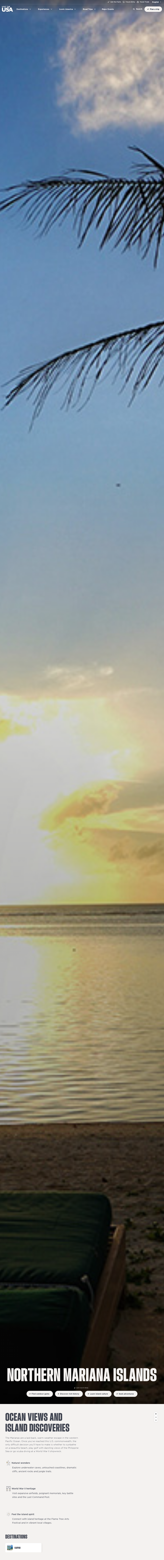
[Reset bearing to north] (156, 1420)
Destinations (22, 9)
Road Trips (88, 9)
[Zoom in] (156, 1413)
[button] (156, 2)
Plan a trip (154, 9)
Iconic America (66, 9)
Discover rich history (69, 1394)
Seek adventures (126, 1394)
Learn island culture (99, 1394)
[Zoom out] (156, 1417)
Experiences (43, 9)
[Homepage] (7, 11)
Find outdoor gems (40, 1394)
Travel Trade (144, 2)
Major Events (109, 9)
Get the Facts (115, 2)
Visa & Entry (130, 2)
